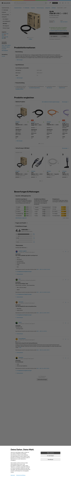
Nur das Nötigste (50, 455)
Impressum (13, 475)
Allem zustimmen (50, 452)
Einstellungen (50, 459)
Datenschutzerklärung (20, 475)
